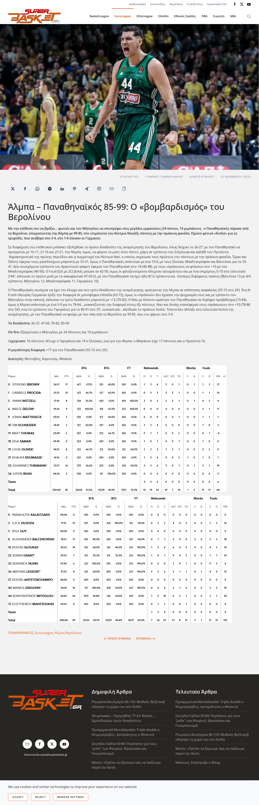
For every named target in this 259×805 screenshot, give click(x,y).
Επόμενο (143, 638)
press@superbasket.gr (53, 754)
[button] (249, 16)
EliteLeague (145, 16)
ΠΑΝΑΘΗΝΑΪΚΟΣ (20, 633)
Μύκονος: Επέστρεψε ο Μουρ (197, 762)
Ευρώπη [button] (218, 16)
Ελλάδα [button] (163, 16)
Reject (40, 797)
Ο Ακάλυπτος (195, 4)
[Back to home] (34, 16)
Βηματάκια (176, 4)
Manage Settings (70, 797)
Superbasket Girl (217, 4)
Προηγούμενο (119, 638)
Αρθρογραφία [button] (137, 4)
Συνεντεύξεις (158, 4)
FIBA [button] (204, 16)
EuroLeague (123, 16)
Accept (18, 797)
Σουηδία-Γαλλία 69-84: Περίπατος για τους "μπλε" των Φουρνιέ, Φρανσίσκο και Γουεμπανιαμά (124, 748)
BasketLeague (99, 16)
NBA (233, 16)
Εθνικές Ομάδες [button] (185, 16)
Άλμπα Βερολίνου (68, 633)
